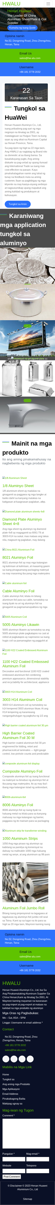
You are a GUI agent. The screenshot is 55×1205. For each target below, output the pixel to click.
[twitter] (5, 1059)
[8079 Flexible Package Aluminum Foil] (27, 378)
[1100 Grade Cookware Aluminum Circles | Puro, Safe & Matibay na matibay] (27, 302)
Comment (8, 1115)
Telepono (31, 1165)
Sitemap (27, 1199)
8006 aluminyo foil (17, 805)
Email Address (10, 1094)
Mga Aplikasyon (11, 1089)
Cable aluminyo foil (18, 591)
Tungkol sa (8, 1079)
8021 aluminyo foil (17, 557)
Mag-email (32, 1154)
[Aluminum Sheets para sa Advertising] (27, 338)
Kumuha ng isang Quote (22, 27)
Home (5, 1074)
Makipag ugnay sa (12, 1103)
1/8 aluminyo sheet (18, 486)
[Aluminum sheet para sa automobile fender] (27, 415)
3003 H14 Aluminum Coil (22, 700)
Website (6, 1165)
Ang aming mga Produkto (16, 1084)
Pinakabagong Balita (13, 1098)
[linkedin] (22, 1059)
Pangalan (8, 1154)
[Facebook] (14, 1059)
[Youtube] (30, 1059)
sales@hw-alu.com (30, 58)
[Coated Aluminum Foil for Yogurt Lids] (27, 266)
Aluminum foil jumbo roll (23, 908)
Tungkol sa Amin (18, 204)
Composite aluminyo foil (22, 771)
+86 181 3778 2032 (29, 72)
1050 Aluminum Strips (20, 838)
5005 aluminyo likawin (20, 625)
